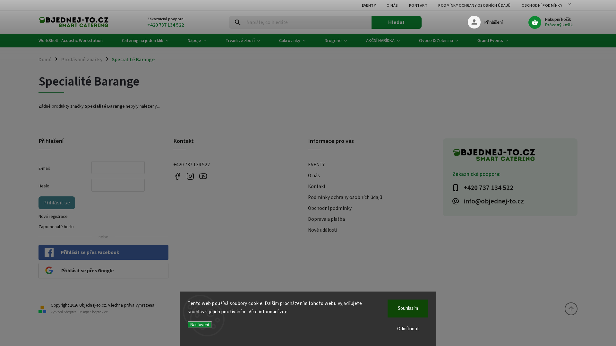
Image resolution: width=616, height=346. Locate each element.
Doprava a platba (326, 219)
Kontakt (418, 5)
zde (284, 312)
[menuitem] (75, 40)
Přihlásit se (56, 202)
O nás (392, 5)
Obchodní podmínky (542, 5)
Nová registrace (53, 216)
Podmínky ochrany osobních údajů (474, 5)
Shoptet (70, 312)
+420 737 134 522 (191, 164)
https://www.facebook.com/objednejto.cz (177, 176)
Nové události (322, 230)
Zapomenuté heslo (56, 227)
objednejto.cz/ (190, 176)
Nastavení (199, 324)
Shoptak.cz (99, 312)
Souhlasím (408, 308)
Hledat (396, 22)
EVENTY (369, 5)
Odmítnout (408, 328)
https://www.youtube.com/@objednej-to (203, 176)
